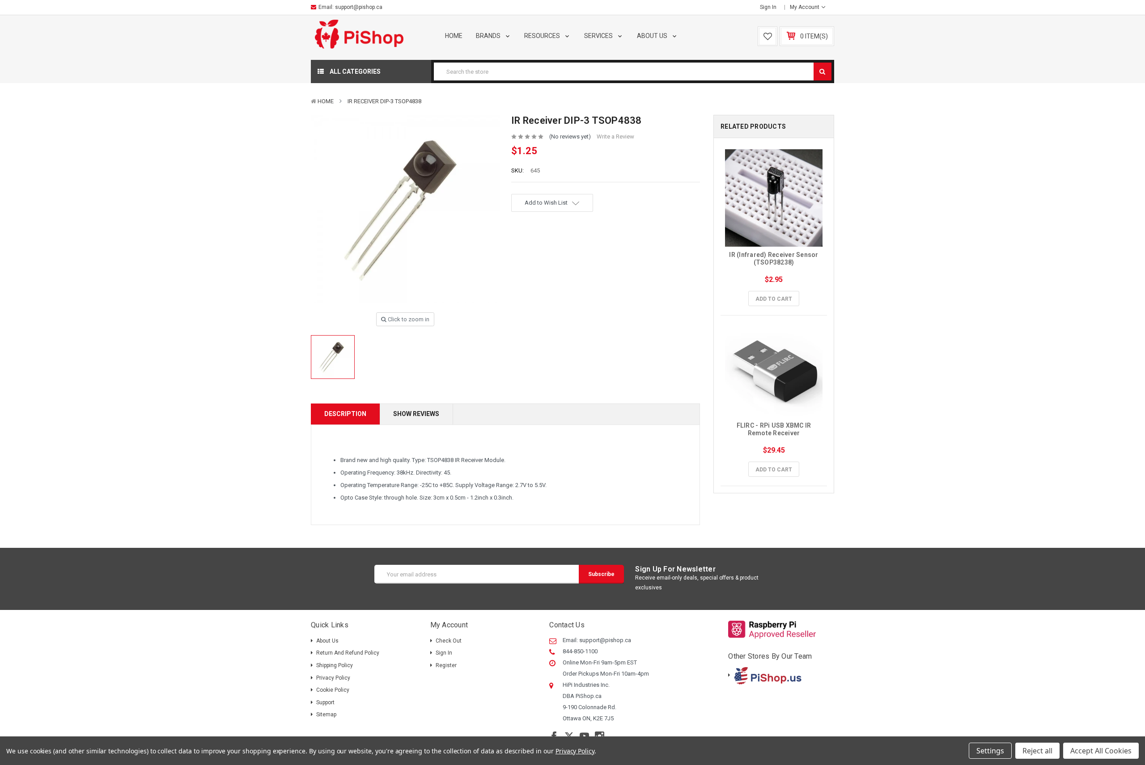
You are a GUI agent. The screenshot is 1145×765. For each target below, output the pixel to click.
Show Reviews (416, 413)
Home (453, 35)
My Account (805, 7)
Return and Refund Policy (347, 653)
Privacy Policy (333, 678)
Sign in (768, 7)
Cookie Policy (332, 690)
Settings (990, 751)
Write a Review (615, 136)
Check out (449, 641)
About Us (653, 35)
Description (345, 413)
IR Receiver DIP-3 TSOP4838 (384, 101)
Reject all (1037, 751)
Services (599, 35)
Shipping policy (334, 665)
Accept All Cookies (1101, 751)
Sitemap (326, 714)
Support (325, 702)
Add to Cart (773, 299)
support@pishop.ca (358, 7)
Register (446, 665)
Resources (542, 35)
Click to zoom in (407, 319)
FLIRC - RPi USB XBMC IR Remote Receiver (775, 429)
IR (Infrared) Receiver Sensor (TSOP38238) (774, 258)
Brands (489, 35)
